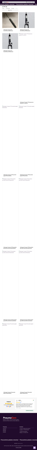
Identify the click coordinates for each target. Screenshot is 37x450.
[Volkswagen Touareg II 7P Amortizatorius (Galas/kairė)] (10, 20)
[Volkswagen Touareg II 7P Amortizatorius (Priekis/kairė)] (10, 41)
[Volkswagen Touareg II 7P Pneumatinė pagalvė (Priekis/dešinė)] (10, 139)
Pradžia (3, 8)
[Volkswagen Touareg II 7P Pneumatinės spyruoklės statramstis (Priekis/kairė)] (27, 284)
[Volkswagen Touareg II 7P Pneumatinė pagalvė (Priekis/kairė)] (27, 139)
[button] (32, 2)
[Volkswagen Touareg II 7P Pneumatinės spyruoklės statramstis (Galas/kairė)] (27, 212)
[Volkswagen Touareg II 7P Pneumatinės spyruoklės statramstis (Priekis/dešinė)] (10, 284)
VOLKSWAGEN (8, 8)
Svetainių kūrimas (20, 443)
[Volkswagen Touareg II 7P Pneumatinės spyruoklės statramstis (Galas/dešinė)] (10, 212)
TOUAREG (12, 8)
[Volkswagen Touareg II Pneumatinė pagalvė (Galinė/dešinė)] (10, 357)
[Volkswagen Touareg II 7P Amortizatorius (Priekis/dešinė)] (27, 20)
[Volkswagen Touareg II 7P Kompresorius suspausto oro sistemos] (27, 66)
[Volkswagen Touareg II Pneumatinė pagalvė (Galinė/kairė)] (27, 357)
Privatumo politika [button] (18, 447)
